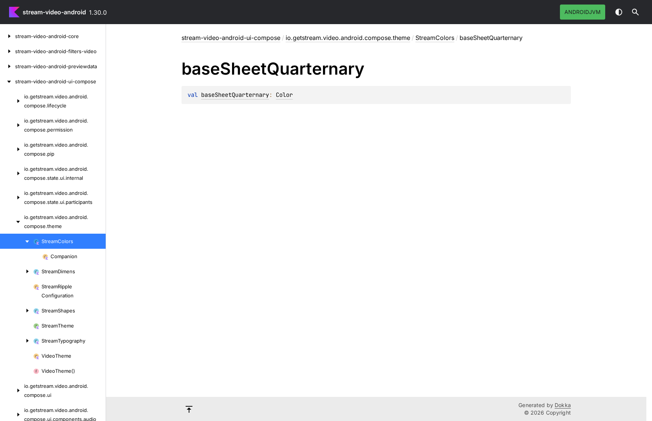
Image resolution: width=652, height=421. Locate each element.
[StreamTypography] (16, 340)
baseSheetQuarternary (235, 95)
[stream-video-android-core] (7, 36)
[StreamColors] (16, 241)
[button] (635, 12)
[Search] (635, 12)
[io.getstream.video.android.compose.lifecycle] (12, 101)
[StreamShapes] (16, 310)
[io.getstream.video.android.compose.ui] (12, 390)
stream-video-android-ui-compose (230, 37)
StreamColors (434, 37)
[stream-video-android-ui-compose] (7, 81)
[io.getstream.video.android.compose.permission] (12, 125)
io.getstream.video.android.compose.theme (348, 37)
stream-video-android (54, 12)
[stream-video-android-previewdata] (7, 66)
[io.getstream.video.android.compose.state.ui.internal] (12, 173)
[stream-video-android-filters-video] (7, 51)
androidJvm (582, 12)
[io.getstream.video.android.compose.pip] (12, 149)
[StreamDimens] (16, 271)
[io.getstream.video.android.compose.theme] (12, 222)
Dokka (563, 405)
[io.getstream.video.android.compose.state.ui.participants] (12, 197)
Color (284, 95)
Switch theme (618, 12)
